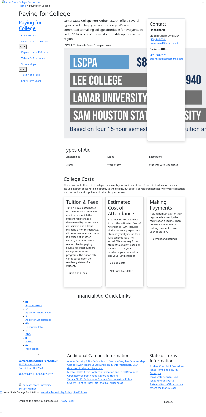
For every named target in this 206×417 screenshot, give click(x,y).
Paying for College (30, 25)
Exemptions (156, 156)
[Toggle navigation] (203, 2)
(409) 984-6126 (158, 55)
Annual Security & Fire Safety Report (87, 361)
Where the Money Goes (163, 388)
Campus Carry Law (119, 361)
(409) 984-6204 (158, 39)
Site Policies (80, 392)
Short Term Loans (31, 80)
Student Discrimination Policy (115, 379)
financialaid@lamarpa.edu (164, 43)
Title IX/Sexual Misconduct (108, 383)
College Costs (29, 35)
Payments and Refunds (34, 52)
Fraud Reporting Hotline (104, 375)
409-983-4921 (26, 374)
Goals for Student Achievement (85, 368)
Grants (44, 41)
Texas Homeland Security (164, 369)
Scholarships (28, 64)
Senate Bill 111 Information (82, 379)
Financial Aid (28, 41)
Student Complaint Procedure (167, 366)
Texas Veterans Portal (162, 380)
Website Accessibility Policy (56, 392)
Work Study (114, 165)
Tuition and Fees (30, 74)
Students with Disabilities (163, 165)
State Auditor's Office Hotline (166, 384)
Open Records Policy (79, 375)
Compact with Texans (79, 364)
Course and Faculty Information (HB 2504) (115, 364)
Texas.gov (155, 373)
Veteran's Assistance (33, 58)
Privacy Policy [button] (66, 401)
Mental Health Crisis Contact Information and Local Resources (102, 372)
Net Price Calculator (121, 271)
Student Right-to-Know (80, 383)
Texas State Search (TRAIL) (164, 377)
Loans (110, 156)
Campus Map (137, 361)
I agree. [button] (168, 402)
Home (22, 5)
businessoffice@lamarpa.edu (166, 58)
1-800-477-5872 (44, 374)
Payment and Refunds (164, 239)
